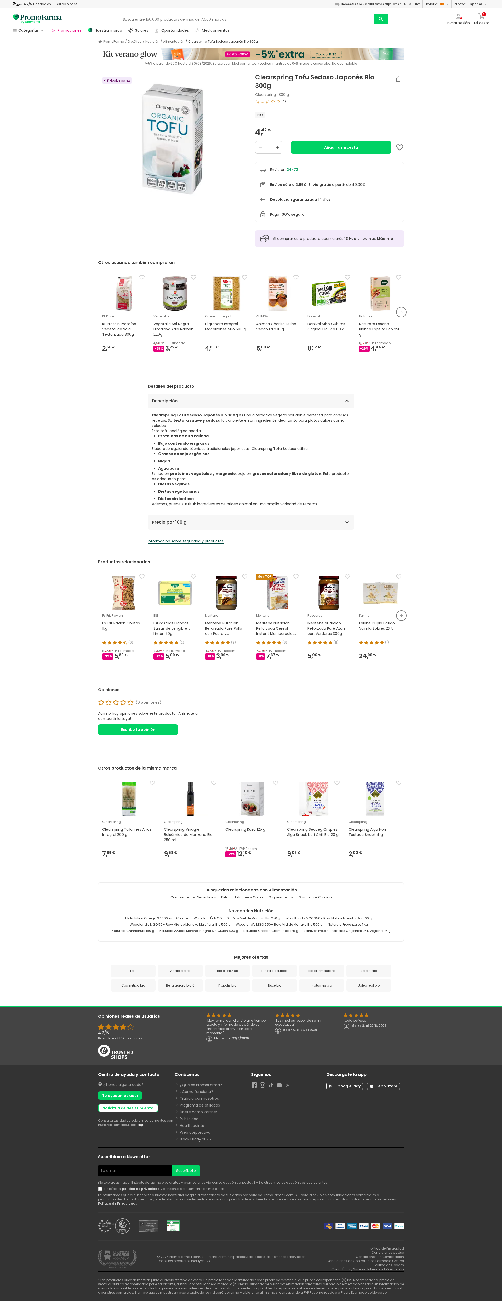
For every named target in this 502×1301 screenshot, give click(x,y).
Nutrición (152, 41)
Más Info (385, 238)
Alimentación (174, 41)
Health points (192, 1125)
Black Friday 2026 (195, 1139)
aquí (141, 1124)
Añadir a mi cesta (341, 147)
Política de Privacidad (117, 1203)
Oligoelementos (281, 897)
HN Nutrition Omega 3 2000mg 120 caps (157, 918)
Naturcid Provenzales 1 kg (348, 924)
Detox (225, 897)
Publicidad (189, 1118)
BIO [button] (260, 115)
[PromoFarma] (37, 19)
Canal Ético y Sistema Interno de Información (367, 1269)
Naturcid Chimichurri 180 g (133, 931)
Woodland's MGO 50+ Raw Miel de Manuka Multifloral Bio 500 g (180, 924)
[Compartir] (398, 79)
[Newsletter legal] (101, 1189)
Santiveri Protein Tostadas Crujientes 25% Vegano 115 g (347, 931)
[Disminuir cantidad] (260, 147)
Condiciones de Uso (388, 1252)
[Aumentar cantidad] (277, 147)
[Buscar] (381, 19)
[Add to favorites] (400, 147)
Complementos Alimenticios (193, 897)
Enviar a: (431, 4)
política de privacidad (141, 1189)
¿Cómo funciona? (196, 1091)
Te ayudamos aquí (120, 1095)
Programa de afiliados (200, 1105)
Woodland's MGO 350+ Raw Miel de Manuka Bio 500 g (329, 918)
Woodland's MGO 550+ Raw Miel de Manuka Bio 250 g (237, 918)
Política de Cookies (389, 1265)
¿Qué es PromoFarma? (201, 1084)
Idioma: (468, 4)
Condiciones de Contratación (380, 1256)
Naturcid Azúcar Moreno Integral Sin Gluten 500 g (198, 931)
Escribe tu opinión (138, 729)
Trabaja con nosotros (199, 1098)
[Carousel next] (401, 312)
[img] (172, 139)
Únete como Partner (198, 1112)
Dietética (135, 41)
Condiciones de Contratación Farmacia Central (365, 1261)
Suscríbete (186, 1170)
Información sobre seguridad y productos (186, 541)
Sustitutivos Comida (315, 897)
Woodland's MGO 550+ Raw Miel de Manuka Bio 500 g (279, 924)
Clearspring (265, 94)
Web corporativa (195, 1132)
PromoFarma (113, 41)
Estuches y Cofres (249, 897)
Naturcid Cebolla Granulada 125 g (270, 931)
